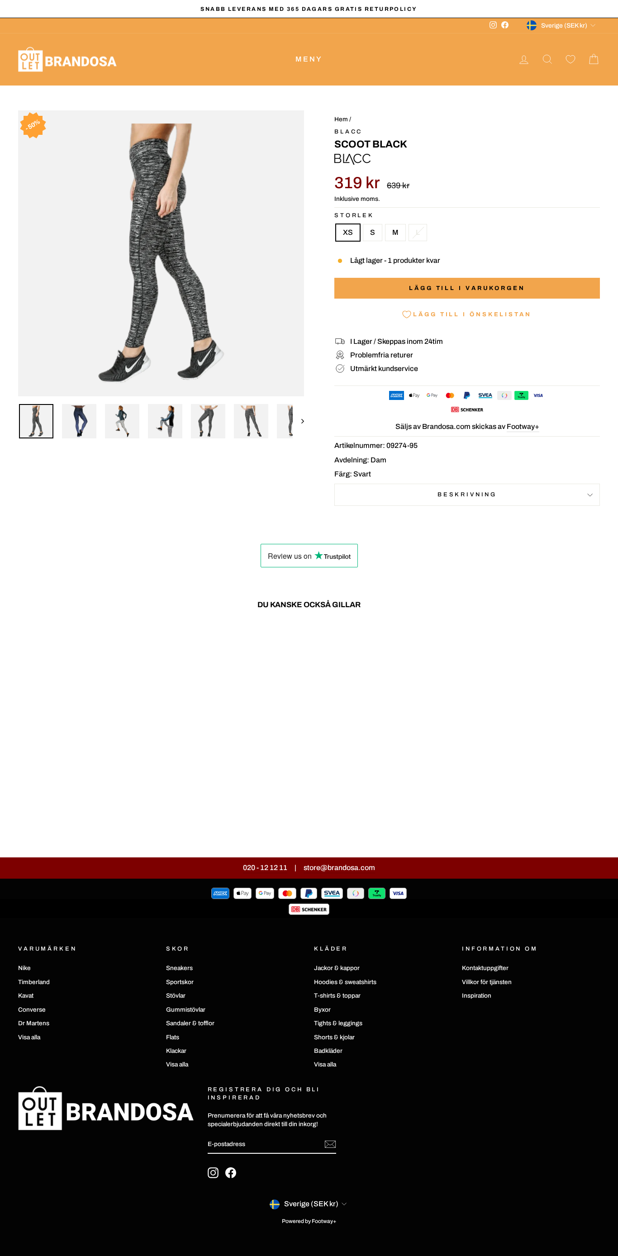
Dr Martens (33, 1023)
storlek (354, 215)
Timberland (34, 982)
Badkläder (328, 1050)
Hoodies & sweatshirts (345, 982)
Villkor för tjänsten (487, 982)
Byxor (322, 1009)
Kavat (25, 995)
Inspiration (476, 995)
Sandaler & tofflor (190, 1023)
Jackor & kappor (337, 968)
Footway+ (523, 426)
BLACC (348, 131)
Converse (32, 1009)
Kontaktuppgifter (485, 968)
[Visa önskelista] (570, 59)
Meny (309, 59)
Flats (172, 1037)
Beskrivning (467, 494)
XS (348, 232)
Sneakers (179, 968)
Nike (24, 968)
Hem (341, 119)
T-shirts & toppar (337, 995)
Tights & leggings (338, 1023)
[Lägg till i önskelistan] (145, 642)
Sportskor (180, 982)
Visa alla (29, 1037)
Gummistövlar (185, 1009)
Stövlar (175, 995)
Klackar (176, 1050)
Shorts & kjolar (334, 1037)
